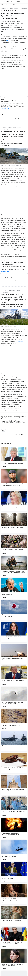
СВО (14, 4)
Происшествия (23, 8)
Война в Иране (6, 4)
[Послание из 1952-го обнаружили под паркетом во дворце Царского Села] (14, 719)
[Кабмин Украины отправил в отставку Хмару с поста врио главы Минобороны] (14, 479)
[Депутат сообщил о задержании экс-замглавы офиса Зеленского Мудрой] (14, 632)
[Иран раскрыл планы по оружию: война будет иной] (14, 654)
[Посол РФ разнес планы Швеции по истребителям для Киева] (14, 850)
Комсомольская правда (14, 127)
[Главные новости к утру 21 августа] (14, 741)
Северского (21, 341)
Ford (7, 40)
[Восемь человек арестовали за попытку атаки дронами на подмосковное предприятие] (14, 545)
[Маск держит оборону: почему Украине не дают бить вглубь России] (14, 676)
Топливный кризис (22, 4)
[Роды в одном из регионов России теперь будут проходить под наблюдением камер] (14, 807)
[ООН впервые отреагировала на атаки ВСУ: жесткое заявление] (14, 588)
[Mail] (4, 1)
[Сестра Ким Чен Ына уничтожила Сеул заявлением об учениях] (14, 959)
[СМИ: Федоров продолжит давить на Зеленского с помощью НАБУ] (14, 937)
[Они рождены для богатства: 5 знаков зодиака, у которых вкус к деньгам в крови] (14, 894)
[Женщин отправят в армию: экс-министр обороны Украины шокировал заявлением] (14, 566)
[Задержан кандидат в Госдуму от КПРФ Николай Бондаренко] (14, 763)
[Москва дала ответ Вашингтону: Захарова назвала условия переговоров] (14, 501)
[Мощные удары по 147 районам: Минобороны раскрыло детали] (14, 828)
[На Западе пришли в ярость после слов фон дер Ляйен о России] (14, 872)
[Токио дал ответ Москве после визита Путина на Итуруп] (14, 610)
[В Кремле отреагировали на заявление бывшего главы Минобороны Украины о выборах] (14, 457)
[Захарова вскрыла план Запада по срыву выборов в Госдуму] (14, 785)
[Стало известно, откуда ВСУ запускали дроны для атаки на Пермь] (14, 697)
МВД (8, 29)
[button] (14, 156)
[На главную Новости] (8, 1)
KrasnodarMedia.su (14, 8)
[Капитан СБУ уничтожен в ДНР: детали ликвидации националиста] (14, 523)
